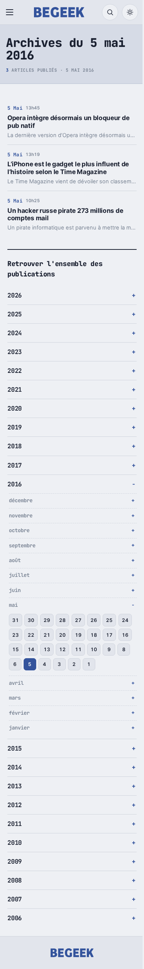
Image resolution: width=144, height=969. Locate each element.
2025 (14, 314)
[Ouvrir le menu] (11, 12)
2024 (14, 333)
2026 (14, 295)
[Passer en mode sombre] (130, 12)
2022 (14, 371)
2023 (14, 352)
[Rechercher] (110, 12)
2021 (14, 389)
